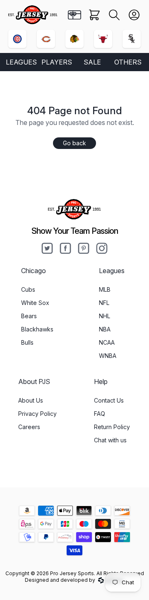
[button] (114, 15)
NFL (104, 302)
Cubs (28, 289)
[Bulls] (103, 39)
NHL (104, 315)
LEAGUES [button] (21, 62)
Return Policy (112, 426)
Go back (74, 142)
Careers (29, 426)
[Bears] (46, 39)
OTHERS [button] (128, 62)
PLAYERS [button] (56, 62)
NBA (105, 329)
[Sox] (132, 39)
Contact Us (109, 400)
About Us (30, 400)
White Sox (35, 302)
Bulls (27, 342)
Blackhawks (37, 329)
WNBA (107, 355)
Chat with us (110, 440)
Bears (29, 315)
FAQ (99, 413)
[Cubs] (17, 39)
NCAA (107, 342)
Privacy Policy (37, 413)
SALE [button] (92, 62)
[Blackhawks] (74, 39)
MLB (105, 289)
